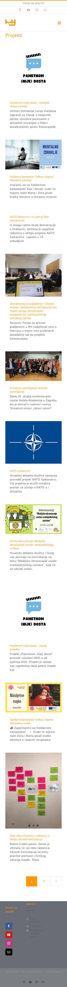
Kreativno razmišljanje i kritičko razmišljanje (27, 366)
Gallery (40, 67)
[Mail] (8, 952)
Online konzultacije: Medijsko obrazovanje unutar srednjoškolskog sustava (27, 519)
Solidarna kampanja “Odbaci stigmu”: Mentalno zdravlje (27, 154)
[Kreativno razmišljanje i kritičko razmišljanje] (33, 366)
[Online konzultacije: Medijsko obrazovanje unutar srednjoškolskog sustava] (33, 519)
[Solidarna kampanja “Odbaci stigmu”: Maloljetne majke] (33, 697)
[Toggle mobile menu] (60, 23)
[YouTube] (8, 934)
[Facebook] (8, 926)
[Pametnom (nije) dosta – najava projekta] (33, 610)
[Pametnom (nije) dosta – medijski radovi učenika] (33, 67)
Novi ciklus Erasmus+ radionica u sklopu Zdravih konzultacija (29, 837)
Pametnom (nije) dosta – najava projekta (27, 610)
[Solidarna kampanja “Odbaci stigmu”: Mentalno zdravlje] (33, 154)
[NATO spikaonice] (33, 442)
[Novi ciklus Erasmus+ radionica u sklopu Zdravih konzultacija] (33, 790)
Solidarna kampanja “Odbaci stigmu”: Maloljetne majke (27, 697)
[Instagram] (8, 943)
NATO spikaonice (27, 442)
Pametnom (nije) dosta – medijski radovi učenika (27, 67)
